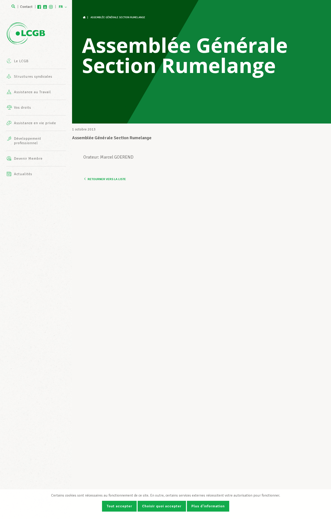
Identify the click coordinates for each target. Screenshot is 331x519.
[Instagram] (51, 7)
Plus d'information (208, 506)
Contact (26, 6)
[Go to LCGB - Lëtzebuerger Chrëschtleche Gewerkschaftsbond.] (84, 17)
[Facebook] (39, 7)
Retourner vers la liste (107, 179)
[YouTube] (45, 7)
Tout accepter (119, 506)
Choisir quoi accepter (161, 506)
